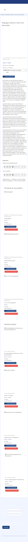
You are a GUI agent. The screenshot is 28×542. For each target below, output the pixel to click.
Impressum (13, 538)
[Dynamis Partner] (14, 9)
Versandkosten (11, 65)
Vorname (4, 512)
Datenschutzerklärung (17, 524)
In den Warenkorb (9, 76)
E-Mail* (4, 509)
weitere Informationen (11, 229)
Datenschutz (23, 538)
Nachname (4, 515)
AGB (18, 538)
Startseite (2, 14)
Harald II (24, 180)
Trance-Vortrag (17, 180)
